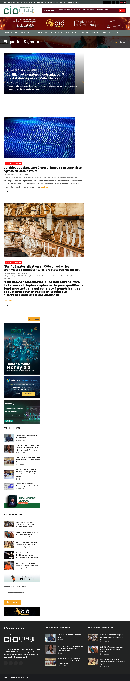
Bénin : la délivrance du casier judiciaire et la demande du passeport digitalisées (27, 545)
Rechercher (34, 319)
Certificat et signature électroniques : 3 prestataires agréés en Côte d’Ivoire (43, 169)
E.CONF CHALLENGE (69, 2)
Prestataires (67, 177)
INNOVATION (25, 32)
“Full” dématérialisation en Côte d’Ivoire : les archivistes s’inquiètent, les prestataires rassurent (42, 268)
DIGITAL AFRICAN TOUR (56, 2)
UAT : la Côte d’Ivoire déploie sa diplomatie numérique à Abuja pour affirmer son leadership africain (27, 473)
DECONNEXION (15, 2)
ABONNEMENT (106, 32)
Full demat (62, 276)
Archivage (12, 276)
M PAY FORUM (45, 2)
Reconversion (75, 276)
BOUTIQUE (95, 32)
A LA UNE (8, 163)
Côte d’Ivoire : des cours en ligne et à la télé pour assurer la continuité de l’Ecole (26, 524)
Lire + (6, 191)
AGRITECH (48, 32)
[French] (124, 2)
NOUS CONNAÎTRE (25, 2)
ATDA (77, 2)
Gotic (68, 276)
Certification (18, 177)
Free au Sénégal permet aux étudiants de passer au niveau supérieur (83, 9)
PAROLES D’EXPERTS (72, 32)
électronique (54, 276)
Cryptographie (36, 177)
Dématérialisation (47, 177)
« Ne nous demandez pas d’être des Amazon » (27, 436)
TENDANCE (17, 163)
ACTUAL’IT (14, 32)
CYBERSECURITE (37, 32)
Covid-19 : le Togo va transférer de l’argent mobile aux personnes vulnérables (27, 534)
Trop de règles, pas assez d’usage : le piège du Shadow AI (27, 485)
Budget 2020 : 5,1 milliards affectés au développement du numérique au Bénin (27, 566)
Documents (46, 276)
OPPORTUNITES (35, 2)
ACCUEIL (6, 32)
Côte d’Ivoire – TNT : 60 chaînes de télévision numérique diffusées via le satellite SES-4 (27, 555)
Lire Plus (44, 187)
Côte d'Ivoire (27, 177)
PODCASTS (85, 32)
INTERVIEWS (58, 32)
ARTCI (11, 177)
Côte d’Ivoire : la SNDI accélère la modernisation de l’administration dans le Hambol (28, 460)
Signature (75, 177)
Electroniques (58, 177)
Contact (117, 32)
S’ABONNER (7, 2)
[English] (121, 2)
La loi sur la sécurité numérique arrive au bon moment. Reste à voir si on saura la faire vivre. (27, 448)
